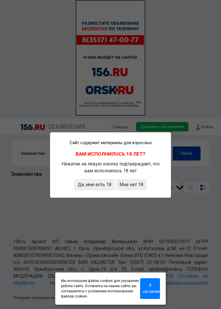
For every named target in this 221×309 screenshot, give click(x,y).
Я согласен (151, 288)
